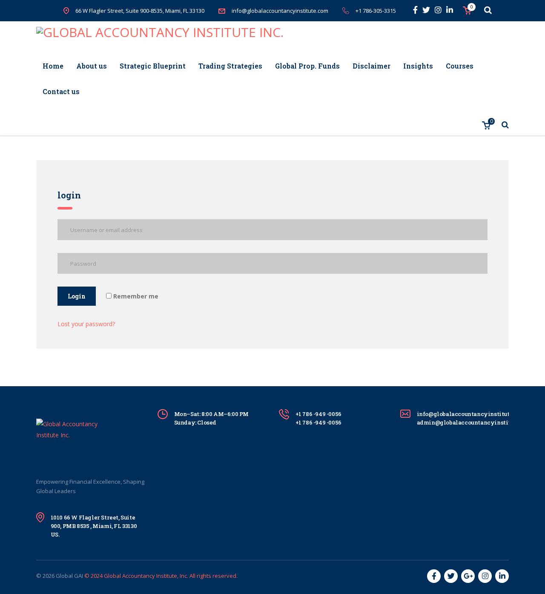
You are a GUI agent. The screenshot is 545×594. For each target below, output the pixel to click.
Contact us (61, 91)
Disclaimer (371, 65)
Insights (418, 65)
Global (64, 576)
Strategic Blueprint (153, 65)
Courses (459, 65)
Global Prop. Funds (307, 65)
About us (91, 65)
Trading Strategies (230, 65)
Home (53, 65)
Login (77, 296)
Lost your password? (86, 324)
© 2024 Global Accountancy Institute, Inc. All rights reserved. (161, 576)
